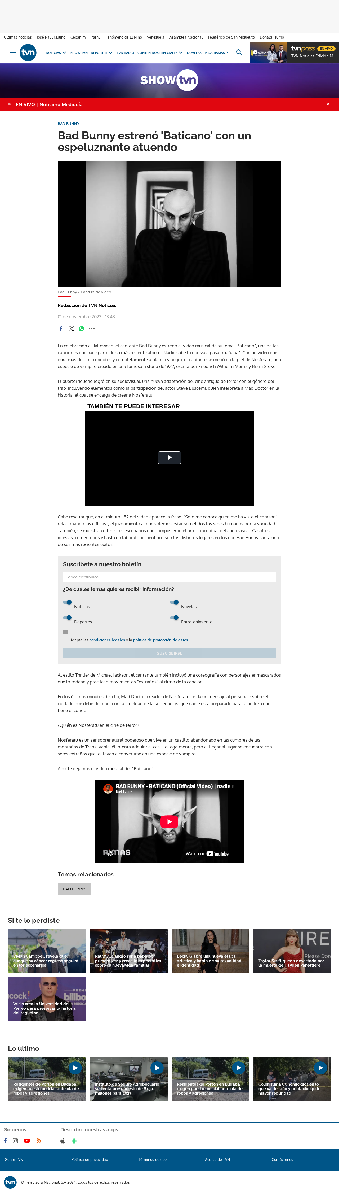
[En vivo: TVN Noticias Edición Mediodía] (268, 52)
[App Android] (75, 1141)
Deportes (99, 53)
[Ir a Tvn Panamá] (28, 52)
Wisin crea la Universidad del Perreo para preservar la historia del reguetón (44, 1008)
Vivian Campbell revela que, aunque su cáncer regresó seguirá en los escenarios (45, 961)
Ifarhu (96, 37)
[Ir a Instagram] (16, 1141)
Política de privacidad (90, 1159)
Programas (215, 53)
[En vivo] (295, 46)
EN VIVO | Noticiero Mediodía (49, 104)
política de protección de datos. (161, 640)
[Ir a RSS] (40, 1141)
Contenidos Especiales (157, 53)
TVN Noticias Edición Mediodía (313, 56)
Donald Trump (272, 37)
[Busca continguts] (239, 52)
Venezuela (155, 37)
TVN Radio (125, 53)
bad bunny (74, 889)
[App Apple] (63, 1141)
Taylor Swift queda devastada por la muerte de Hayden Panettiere (291, 963)
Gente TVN (14, 1159)
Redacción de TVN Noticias (87, 305)
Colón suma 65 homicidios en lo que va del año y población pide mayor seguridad (289, 1089)
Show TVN (79, 53)
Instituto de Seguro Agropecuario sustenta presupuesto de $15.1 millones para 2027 (127, 1089)
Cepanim (78, 37)
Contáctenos (282, 1159)
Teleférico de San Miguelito (231, 37)
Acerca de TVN (217, 1159)
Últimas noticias (18, 37)
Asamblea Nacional (186, 37)
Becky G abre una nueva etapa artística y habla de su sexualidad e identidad (209, 961)
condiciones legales (107, 640)
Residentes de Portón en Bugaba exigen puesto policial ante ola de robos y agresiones (46, 1089)
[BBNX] (10, 1182)
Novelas (194, 53)
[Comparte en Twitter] (71, 328)
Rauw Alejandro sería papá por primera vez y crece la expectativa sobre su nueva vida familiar (128, 961)
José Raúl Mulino (51, 37)
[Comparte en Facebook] (61, 328)
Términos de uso (152, 1159)
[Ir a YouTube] (28, 1141)
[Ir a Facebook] (6, 1141)
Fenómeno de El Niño (124, 37)
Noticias (53, 53)
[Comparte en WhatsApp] (81, 328)
